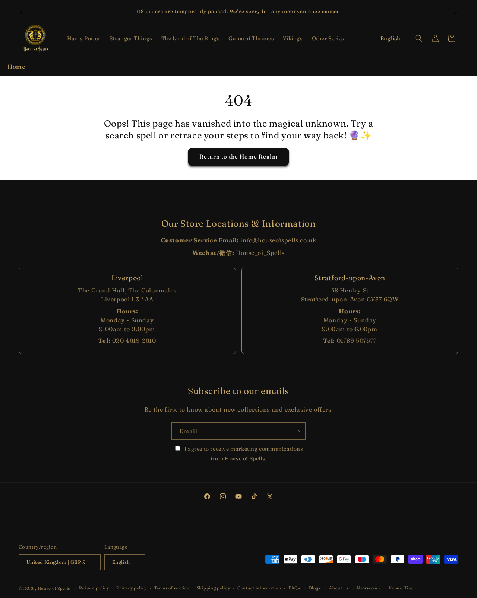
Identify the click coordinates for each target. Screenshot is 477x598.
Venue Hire (401, 588)
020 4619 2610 (134, 340)
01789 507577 (357, 340)
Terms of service (171, 588)
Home (16, 66)
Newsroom (368, 588)
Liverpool (127, 278)
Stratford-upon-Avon (350, 278)
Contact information (259, 588)
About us (338, 588)
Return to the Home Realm (238, 156)
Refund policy (94, 588)
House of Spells (54, 588)
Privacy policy (131, 588)
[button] (84, 38)
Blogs (314, 588)
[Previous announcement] (21, 11)
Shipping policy (213, 588)
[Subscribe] (297, 431)
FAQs (294, 588)
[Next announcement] (456, 11)
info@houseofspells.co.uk (278, 240)
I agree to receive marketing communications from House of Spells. (243, 453)
